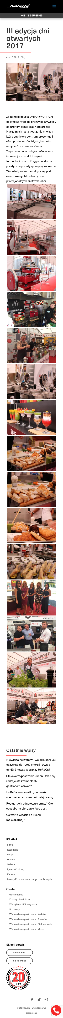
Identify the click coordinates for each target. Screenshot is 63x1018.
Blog (23, 57)
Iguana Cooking (15, 869)
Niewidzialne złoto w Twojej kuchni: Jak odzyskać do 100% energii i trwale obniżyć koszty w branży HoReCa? (31, 764)
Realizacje (12, 849)
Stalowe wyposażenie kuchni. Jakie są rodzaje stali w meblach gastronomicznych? (30, 781)
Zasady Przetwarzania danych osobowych (29, 879)
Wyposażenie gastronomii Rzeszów (28, 919)
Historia (11, 859)
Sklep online (19, 960)
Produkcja (14, 909)
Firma (10, 844)
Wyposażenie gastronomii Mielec (27, 929)
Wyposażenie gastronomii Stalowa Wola (30, 924)
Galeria (11, 864)
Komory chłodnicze (19, 899)
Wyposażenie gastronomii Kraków (27, 914)
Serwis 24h (19, 952)
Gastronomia (16, 894)
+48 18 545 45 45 (31, 15)
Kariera (11, 874)
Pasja (10, 854)
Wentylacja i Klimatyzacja (23, 904)
